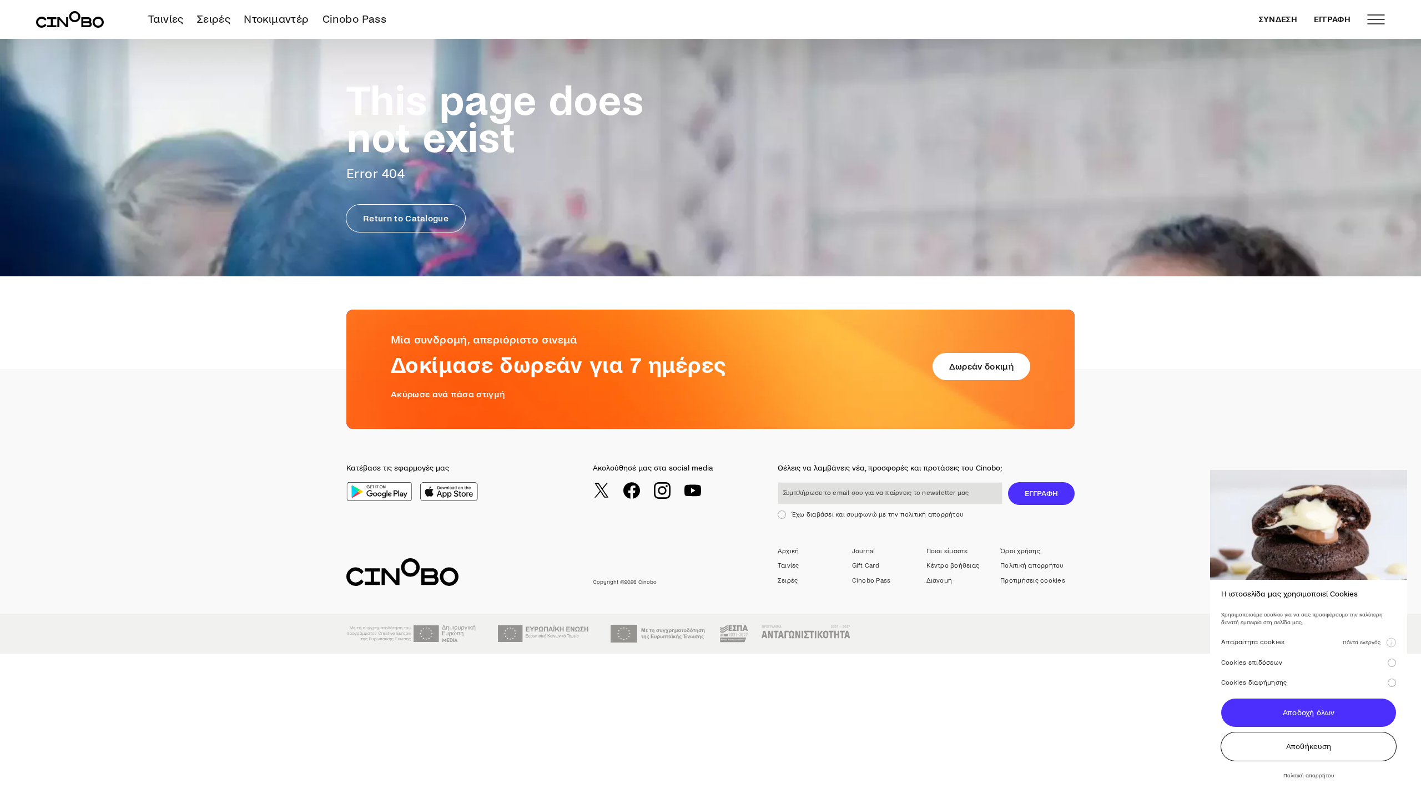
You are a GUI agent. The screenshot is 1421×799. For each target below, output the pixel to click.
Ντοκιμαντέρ (276, 19)
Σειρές (213, 19)
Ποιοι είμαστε (947, 551)
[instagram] (662, 490)
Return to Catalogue (406, 218)
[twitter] (601, 490)
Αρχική (788, 551)
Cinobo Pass (354, 19)
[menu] (1376, 19)
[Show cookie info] (1391, 643)
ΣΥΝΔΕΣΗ (1278, 19)
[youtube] (692, 490)
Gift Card (865, 565)
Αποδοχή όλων (1308, 713)
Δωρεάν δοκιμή (981, 366)
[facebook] (631, 490)
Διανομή (939, 580)
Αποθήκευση (1309, 746)
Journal (863, 551)
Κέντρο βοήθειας (953, 565)
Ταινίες (166, 19)
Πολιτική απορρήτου (1031, 565)
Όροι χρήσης (1020, 551)
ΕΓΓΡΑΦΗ (1332, 19)
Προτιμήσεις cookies (1032, 580)
